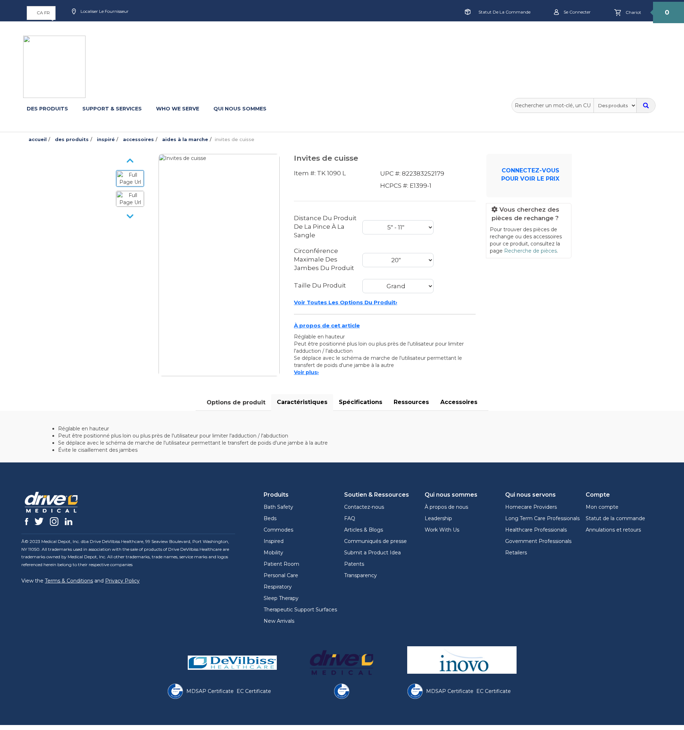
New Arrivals (279, 621)
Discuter (237, 34)
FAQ (349, 518)
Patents (354, 564)
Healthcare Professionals (536, 530)
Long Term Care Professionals (542, 518)
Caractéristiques (302, 402)
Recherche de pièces (530, 251)
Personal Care (281, 575)
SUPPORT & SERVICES (112, 108)
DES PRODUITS (47, 108)
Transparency (360, 575)
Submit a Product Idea (372, 552)
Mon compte (602, 507)
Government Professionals (538, 541)
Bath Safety (278, 507)
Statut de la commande (504, 12)
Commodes (278, 530)
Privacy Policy (122, 581)
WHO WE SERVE (177, 108)
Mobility (273, 552)
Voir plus (306, 372)
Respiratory (278, 587)
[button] (41, 13)
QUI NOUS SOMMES (239, 108)
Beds (270, 518)
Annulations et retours (613, 530)
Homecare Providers (531, 507)
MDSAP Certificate (210, 691)
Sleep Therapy (281, 598)
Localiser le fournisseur (104, 11)
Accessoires (458, 402)
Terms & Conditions (69, 581)
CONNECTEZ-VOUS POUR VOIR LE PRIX (530, 174)
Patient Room (281, 564)
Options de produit (236, 402)
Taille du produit (320, 285)
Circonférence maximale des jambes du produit (324, 259)
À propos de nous (446, 507)
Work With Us (442, 530)
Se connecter (577, 12)
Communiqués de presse (375, 541)
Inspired (274, 541)
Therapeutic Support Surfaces (300, 609)
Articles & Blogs (363, 530)
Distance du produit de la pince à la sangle (325, 226)
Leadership (438, 518)
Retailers (516, 552)
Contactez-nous (364, 507)
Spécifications (360, 402)
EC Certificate (254, 691)
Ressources (411, 402)
